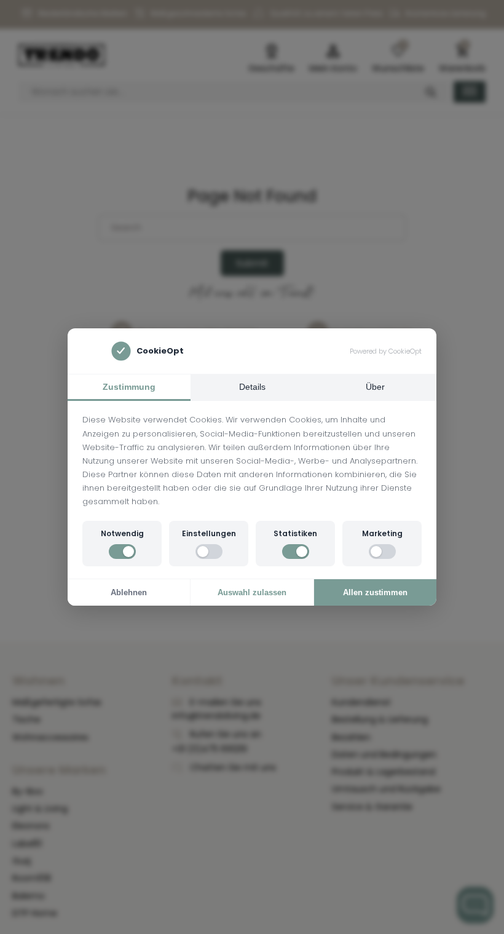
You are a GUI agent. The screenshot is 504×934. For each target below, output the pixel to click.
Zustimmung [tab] (129, 387)
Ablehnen (129, 592)
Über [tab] (375, 387)
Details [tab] (252, 387)
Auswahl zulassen (252, 592)
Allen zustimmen (375, 592)
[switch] (122, 551)
